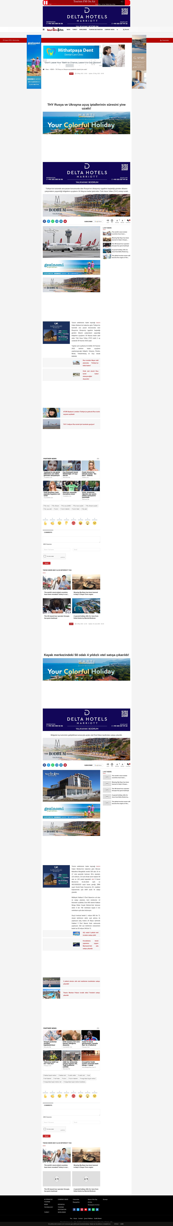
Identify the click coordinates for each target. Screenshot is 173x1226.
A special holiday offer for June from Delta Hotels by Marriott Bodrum (86, 617)
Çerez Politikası (88, 1218)
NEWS (68, 29)
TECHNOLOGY (48, 1207)
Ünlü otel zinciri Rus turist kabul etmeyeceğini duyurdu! (90, 375)
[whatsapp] (52, 221)
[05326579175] (93, 1209)
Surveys (105, 1199)
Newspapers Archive (93, 1205)
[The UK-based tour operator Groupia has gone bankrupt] (57, 605)
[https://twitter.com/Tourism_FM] (78, 1209)
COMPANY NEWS (109, 29)
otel (93, 879)
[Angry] (73, 520)
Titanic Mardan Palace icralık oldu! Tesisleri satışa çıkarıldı (81, 994)
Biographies (76, 1202)
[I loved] (59, 520)
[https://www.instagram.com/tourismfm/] (81, 1209)
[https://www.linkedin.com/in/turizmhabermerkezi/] (89, 1209)
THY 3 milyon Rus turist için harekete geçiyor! (78, 424)
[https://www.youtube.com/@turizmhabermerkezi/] (85, 1209)
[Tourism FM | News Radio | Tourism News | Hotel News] (55, 29)
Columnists (165, 40)
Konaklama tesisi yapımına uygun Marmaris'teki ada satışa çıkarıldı (90, 944)
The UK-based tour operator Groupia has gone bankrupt (56, 617)
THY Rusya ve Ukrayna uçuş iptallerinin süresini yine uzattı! (71, 69)
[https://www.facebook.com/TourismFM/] (74, 1209)
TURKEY (74, 29)
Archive (90, 1202)
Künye (75, 1218)
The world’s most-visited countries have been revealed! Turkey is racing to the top (56, 593)
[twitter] (48, 221)
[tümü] (117, 29)
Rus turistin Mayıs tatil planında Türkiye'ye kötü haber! (90, 363)
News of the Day (92, 1199)
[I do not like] (66, 520)
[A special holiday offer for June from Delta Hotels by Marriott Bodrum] (86, 605)
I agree (122, 1224)
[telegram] (56, 221)
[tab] (48, 532)
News (47, 69)
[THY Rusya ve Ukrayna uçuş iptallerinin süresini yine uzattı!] (71, 242)
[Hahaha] (80, 520)
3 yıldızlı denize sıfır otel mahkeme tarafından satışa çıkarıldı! (81, 983)
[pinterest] (65, 221)
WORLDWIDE (83, 29)
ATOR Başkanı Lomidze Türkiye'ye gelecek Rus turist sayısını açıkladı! (81, 413)
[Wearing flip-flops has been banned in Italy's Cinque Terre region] (86, 582)
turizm (97, 322)
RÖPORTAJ (61, 1204)
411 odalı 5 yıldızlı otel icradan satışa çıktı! (90, 934)
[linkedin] (61, 221)
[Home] (43, 69)
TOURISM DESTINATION (96, 29)
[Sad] (94, 520)
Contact (80, 1218)
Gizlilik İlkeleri (98, 1218)
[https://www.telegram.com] (97, 1209)
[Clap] (52, 520)
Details (116, 1224)
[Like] (45, 520)
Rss (71, 1218)
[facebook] (44, 221)
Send (46, 563)
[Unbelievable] (87, 520)
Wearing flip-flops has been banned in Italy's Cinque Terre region (86, 593)
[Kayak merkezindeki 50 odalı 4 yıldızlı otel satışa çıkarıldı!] (71, 785)
